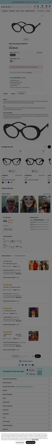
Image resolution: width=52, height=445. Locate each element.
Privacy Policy (35, 439)
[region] (26, 438)
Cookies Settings (20, 442)
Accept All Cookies (30, 442)
